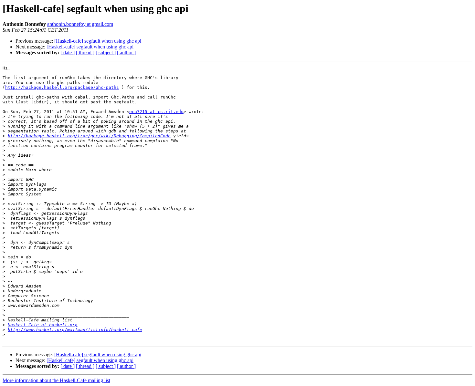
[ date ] (67, 52)
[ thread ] (85, 52)
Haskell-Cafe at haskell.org (43, 324)
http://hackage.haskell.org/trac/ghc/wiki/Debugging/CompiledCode (89, 135)
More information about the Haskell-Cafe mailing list (56, 380)
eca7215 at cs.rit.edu (156, 111)
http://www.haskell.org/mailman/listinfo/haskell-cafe (75, 329)
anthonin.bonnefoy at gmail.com (80, 24)
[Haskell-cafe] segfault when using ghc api (97, 41)
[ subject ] (106, 52)
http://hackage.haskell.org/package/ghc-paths (62, 87)
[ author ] (126, 52)
